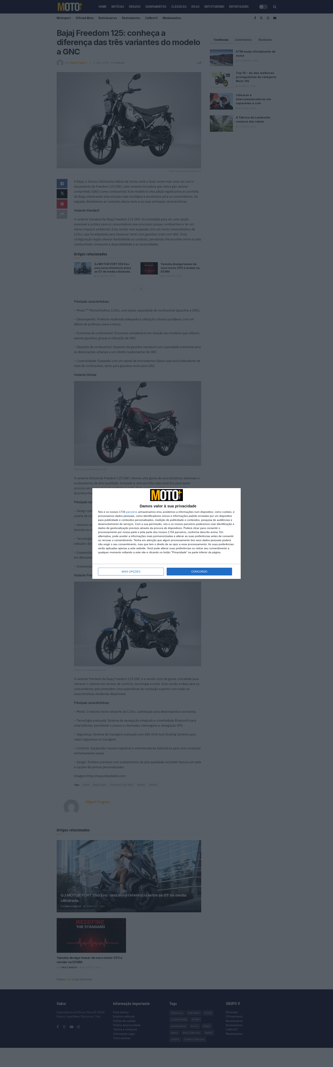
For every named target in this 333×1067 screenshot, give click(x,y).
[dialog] (166, 533)
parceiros (131, 511)
